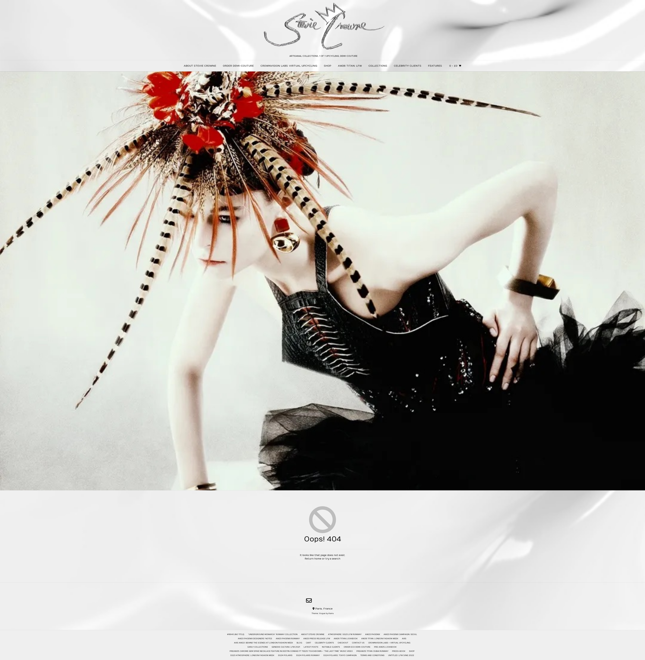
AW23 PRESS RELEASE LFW (316, 639)
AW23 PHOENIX (372, 634)
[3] (323, 487)
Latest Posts (311, 647)
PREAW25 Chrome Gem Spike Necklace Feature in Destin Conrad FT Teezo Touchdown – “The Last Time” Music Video (291, 651)
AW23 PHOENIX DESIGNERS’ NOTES (255, 639)
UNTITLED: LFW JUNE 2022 (401, 655)
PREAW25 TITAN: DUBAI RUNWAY (372, 651)
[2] (321, 487)
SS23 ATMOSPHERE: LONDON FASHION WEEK (252, 655)
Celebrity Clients (407, 65)
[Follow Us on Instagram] (337, 601)
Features (435, 65)
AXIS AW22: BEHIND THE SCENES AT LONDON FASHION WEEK (263, 643)
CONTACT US (358, 643)
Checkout (343, 643)
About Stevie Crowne (200, 65)
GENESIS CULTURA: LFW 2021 (286, 647)
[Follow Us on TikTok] (328, 601)
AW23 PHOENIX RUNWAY (288, 639)
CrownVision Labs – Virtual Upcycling (389, 643)
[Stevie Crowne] (322, 27)
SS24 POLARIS (285, 655)
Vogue (322, 613)
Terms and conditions (372, 655)
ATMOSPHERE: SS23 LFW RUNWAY (344, 634)
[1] (318, 487)
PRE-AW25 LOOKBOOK (385, 647)
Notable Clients (331, 647)
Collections (378, 65)
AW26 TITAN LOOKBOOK (346, 639)
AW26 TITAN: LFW (350, 65)
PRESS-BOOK (398, 651)
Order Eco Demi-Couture (357, 647)
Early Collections (258, 647)
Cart (308, 643)
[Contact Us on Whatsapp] (318, 601)
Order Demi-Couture (238, 65)
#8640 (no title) (235, 634)
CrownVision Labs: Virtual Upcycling (289, 65)
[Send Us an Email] (309, 600)
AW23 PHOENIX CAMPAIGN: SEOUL (400, 634)
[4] (326, 487)
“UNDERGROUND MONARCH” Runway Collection (272, 634)
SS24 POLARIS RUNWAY (308, 655)
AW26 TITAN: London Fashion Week (379, 639)
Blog (299, 643)
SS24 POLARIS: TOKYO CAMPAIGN (340, 655)
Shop (327, 65)
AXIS (404, 639)
